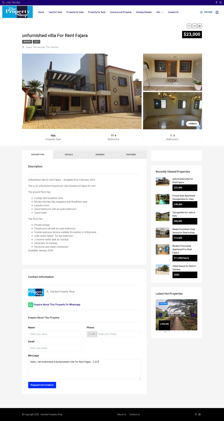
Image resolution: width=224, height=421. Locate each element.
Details (69, 154)
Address (100, 154)
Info (158, 12)
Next (192, 314)
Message (33, 355)
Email (31, 341)
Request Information (42, 385)
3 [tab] (175, 333)
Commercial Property (121, 12)
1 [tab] (166, 333)
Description (37, 154)
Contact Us (173, 12)
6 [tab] (189, 333)
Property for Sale (75, 12)
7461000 (207, 12)
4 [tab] (180, 333)
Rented (27, 42)
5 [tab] (185, 333)
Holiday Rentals (144, 12)
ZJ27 (36, 42)
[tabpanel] (176, 315)
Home (41, 12)
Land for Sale (55, 12)
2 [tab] (171, 333)
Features (131, 154)
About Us (121, 414)
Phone (90, 327)
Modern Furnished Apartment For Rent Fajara (182, 249)
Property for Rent (96, 12)
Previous (160, 314)
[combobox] (92, 334)
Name (31, 327)
